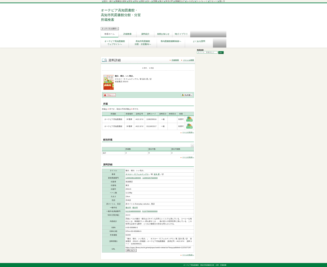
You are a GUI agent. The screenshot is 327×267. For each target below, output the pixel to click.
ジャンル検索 (188, 60)
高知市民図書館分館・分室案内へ (143, 42)
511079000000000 (149, 211)
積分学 (135, 208)
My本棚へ (188, 95)
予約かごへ (111, 95)
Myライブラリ (181, 34)
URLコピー (131, 250)
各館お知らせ (163, 34)
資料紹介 (145, 34)
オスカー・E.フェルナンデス (137, 174)
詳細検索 (127, 34)
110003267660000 (150, 178)
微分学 (128, 208)
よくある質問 (199, 41)
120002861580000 (133, 178)
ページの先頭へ (188, 132)
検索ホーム (109, 34)
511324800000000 (133, 211)
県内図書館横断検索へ (171, 41)
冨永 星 (157, 174)
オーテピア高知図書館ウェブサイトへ (114, 42)
